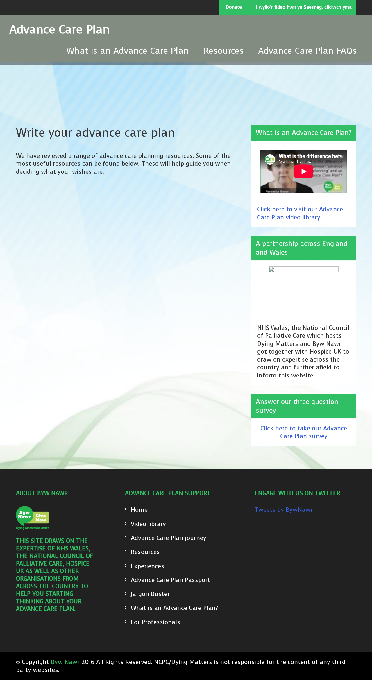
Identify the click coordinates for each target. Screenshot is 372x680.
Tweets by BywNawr (284, 510)
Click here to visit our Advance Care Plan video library (300, 213)
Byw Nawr (65, 662)
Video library (148, 524)
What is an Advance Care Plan (128, 51)
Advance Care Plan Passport (170, 580)
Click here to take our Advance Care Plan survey (303, 432)
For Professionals (155, 622)
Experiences (147, 566)
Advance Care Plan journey (168, 538)
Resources (223, 51)
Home (139, 510)
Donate (234, 7)
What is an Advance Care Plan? (174, 608)
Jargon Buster (150, 594)
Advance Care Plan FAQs (307, 51)
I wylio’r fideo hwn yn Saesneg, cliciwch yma (304, 7)
